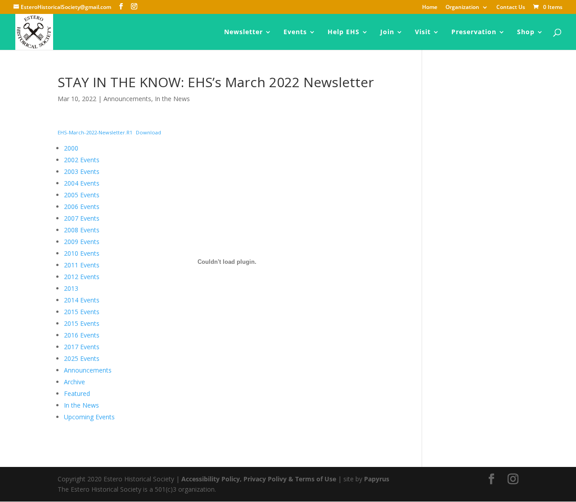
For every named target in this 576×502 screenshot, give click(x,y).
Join (387, 32)
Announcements (127, 98)
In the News (172, 98)
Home (429, 7)
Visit (423, 32)
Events (295, 32)
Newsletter (243, 32)
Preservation (473, 32)
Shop (526, 32)
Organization (462, 7)
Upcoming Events (89, 417)
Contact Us (510, 7)
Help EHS (344, 32)
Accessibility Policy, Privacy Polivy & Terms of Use (258, 479)
